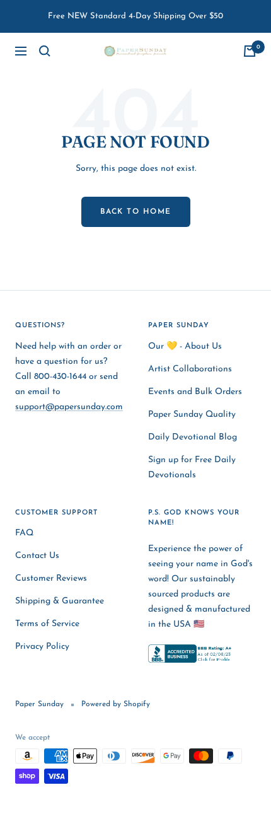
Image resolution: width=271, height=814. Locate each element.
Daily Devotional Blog (192, 437)
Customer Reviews (51, 578)
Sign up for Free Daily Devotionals (192, 467)
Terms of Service (47, 624)
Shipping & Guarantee (59, 601)
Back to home (135, 212)
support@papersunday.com (69, 407)
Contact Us (37, 556)
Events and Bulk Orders (195, 392)
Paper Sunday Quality (192, 414)
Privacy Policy (42, 646)
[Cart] (249, 51)
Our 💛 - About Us (185, 346)
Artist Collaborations (190, 369)
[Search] (44, 51)
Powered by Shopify (115, 704)
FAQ (24, 533)
